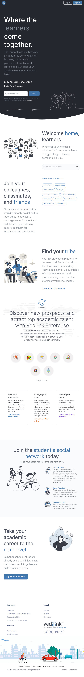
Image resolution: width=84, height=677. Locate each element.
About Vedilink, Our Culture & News (19, 614)
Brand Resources (12, 634)
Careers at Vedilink (13, 617)
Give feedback (11, 631)
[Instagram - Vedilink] (62, 632)
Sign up (77, 3)
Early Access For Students (18, 82)
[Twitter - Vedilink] (51, 632)
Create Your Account (53, 288)
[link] (25, 666)
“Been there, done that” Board (17, 620)
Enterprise (10, 610)
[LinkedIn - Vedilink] (56, 632)
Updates (46, 610)
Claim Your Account (15, 86)
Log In (67, 3)
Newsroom (47, 617)
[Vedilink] (4, 3)
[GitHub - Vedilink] (46, 632)
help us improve (61, 627)
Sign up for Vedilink (15, 577)
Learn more (30, 100)
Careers (46, 614)
